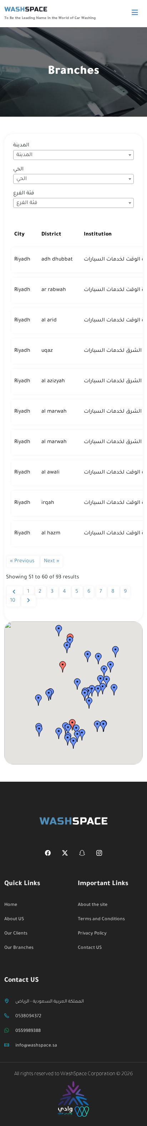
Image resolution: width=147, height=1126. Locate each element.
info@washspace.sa (36, 1045)
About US (14, 919)
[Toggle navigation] (135, 13)
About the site (92, 905)
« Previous (23, 561)
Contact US (90, 948)
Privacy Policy (92, 933)
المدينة (21, 146)
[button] (62, 666)
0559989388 (28, 1031)
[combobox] (73, 155)
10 (13, 601)
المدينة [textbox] (24, 155)
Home (10, 905)
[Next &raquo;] (28, 601)
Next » (51, 561)
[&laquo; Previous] (14, 592)
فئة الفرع (23, 193)
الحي (18, 170)
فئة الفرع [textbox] (26, 203)
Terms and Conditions (101, 919)
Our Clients (15, 933)
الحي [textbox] (21, 179)
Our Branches (19, 948)
